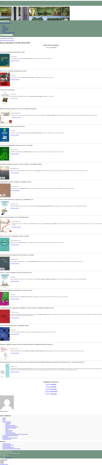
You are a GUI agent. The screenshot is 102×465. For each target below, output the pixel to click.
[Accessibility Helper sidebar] (3, 460)
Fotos (4, 420)
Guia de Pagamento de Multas (8, 447)
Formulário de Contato (7, 439)
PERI (4, 31)
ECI (3, 25)
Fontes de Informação (7, 446)
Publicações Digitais (6, 443)
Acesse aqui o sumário (14, 60)
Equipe (4, 419)
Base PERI (8, 424)
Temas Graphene (8, 457)
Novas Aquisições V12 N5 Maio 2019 (7, 38)
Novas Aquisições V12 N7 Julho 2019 (7, 40)
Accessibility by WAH (4, 464)
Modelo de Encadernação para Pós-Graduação (12, 448)
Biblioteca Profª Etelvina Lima (5, 23)
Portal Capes (5, 30)
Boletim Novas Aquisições (10, 425)
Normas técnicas (9, 431)
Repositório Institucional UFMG (9, 32)
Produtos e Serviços (6, 421)
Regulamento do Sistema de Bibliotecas (10, 435)
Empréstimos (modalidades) (11, 427)
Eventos (7, 429)
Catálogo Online (6, 27)
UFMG (4, 26)
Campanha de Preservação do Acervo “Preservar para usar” (17, 434)
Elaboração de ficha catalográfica (12, 426)
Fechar (2, 461)
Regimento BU (5, 436)
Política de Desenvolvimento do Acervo (10, 437)
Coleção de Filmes (9, 430)
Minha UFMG (5, 29)
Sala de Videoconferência (10, 432)
